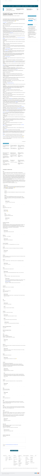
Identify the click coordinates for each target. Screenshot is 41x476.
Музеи (26, 460)
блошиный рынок (19, 108)
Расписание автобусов (31, 461)
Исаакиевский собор (7, 56)
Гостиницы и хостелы (10, 457)
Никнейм (4, 445)
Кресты (14, 61)
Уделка (11, 98)
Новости (4, 455)
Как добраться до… (15, 457)
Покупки (24, 455)
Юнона (4, 135)
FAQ (35, 455)
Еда (5, 455)
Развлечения (26, 458)
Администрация (6, 185)
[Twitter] (36, 473)
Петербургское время (20, 456)
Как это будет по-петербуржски (20, 463)
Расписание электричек (31, 457)
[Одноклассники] (37, 473)
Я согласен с (10, 444)
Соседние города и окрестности (27, 462)
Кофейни (6, 459)
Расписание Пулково (31, 459)
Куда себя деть (27, 455)
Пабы (6, 460)
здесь (10, 88)
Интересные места (27, 459)
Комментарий (4, 436)
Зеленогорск (6, 50)
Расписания (31, 455)
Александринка (5, 22)
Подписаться (30, 20)
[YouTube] (38, 473)
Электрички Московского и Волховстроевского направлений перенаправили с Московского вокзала (32, 32)
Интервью (19, 464)
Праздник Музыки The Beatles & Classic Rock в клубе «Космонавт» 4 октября (32, 35)
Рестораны (7, 458)
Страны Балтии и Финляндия (27, 464)
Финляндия (6, 129)
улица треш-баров (8, 48)
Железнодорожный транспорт (16, 464)
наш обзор (22, 106)
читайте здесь (11, 32)
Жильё (9, 455)
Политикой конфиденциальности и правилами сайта (12, 444)
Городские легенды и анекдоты (19, 461)
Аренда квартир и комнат (10, 459)
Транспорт (15, 455)
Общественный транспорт (15, 461)
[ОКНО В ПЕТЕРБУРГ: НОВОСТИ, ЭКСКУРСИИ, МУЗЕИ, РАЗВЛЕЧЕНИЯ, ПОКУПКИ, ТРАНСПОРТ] (7, 2)
